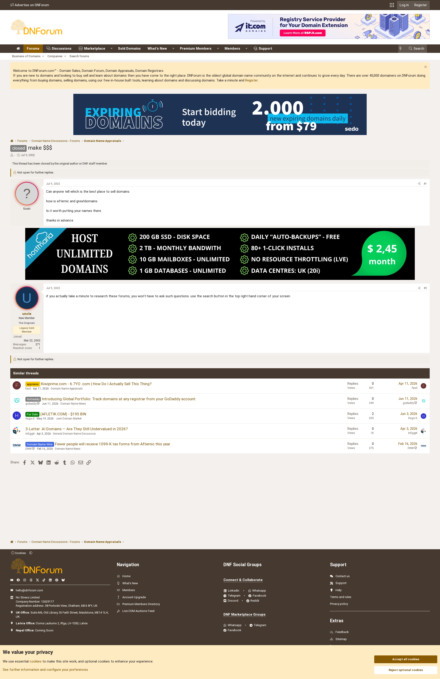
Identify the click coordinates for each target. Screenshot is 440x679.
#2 (425, 288)
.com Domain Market (69, 418)
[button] (392, 5)
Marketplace (94, 48)
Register (251, 80)
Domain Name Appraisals (67, 388)
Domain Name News (73, 403)
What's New (157, 48)
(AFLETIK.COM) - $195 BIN (63, 414)
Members (232, 48)
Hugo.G (30, 418)
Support (265, 48)
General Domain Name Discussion (74, 433)
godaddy (30, 403)
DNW (28, 448)
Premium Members (196, 48)
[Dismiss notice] (425, 67)
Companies (55, 56)
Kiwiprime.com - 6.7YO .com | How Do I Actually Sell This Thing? (96, 383)
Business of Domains (26, 56)
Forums (33, 48)
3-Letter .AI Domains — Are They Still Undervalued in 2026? (76, 429)
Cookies (20, 553)
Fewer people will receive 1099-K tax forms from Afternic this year (112, 444)
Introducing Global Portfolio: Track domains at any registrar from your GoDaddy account (118, 399)
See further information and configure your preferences (45, 670)
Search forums (79, 56)
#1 (425, 183)
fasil (28, 388)
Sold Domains (129, 48)
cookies (35, 661)
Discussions (62, 48)
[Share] (419, 184)
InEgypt (30, 433)
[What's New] (401, 48)
